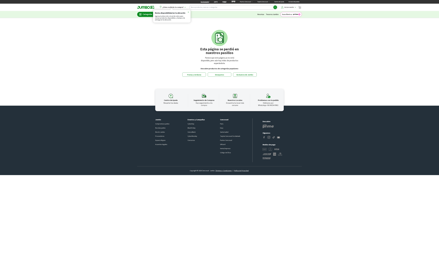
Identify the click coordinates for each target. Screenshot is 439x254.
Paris (221, 124)
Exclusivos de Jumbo (245, 75)
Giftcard (222, 144)
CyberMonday (192, 136)
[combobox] (233, 7)
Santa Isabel (224, 132)
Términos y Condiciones (223, 171)
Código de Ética (225, 153)
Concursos (191, 140)
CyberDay (191, 124)
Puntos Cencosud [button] (245, 2)
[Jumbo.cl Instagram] (268, 137)
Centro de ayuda (279, 2)
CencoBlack (192, 132)
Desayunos (219, 75)
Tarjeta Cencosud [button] (262, 2)
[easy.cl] (224, 2)
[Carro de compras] (300, 7)
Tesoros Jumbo (272, 14)
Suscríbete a (287, 14)
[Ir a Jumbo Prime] (268, 126)
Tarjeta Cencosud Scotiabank (230, 136)
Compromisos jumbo (162, 124)
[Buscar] (275, 7)
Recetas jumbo (160, 128)
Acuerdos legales (161, 144)
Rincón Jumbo (160, 132)
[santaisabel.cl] (205, 2)
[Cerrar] (188, 12)
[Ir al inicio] (145, 7)
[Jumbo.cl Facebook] (264, 137)
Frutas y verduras (194, 75)
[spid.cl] (233, 2)
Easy (221, 128)
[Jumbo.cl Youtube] (278, 137)
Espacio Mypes (160, 140)
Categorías (147, 14)
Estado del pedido (294, 2)
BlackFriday (191, 128)
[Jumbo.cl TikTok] (273, 137)
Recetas (260, 14)
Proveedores (159, 136)
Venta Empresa (225, 148)
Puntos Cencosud (226, 140)
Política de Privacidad (241, 171)
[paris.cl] (216, 2)
